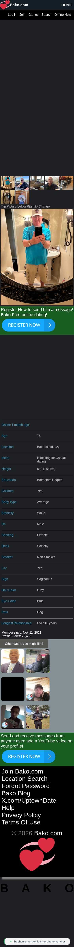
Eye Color (9, 601)
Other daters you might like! (24, 643)
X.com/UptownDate (29, 800)
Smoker (7, 557)
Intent (5, 458)
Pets (5, 612)
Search (46, 14)
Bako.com (48, 833)
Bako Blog (16, 793)
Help (8, 807)
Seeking (7, 535)
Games (33, 14)
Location (8, 447)
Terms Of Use (21, 822)
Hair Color (9, 590)
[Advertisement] (37, 56)
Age (4, 436)
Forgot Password (26, 785)
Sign (5, 579)
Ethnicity (8, 513)
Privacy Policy (21, 815)
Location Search (25, 778)
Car (4, 568)
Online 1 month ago (15, 424)
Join (22, 14)
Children (8, 491)
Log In (12, 14)
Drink (5, 546)
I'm (4, 524)
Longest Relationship (16, 623)
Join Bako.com (22, 771)
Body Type (9, 502)
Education (9, 480)
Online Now (62, 14)
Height (6, 469)
